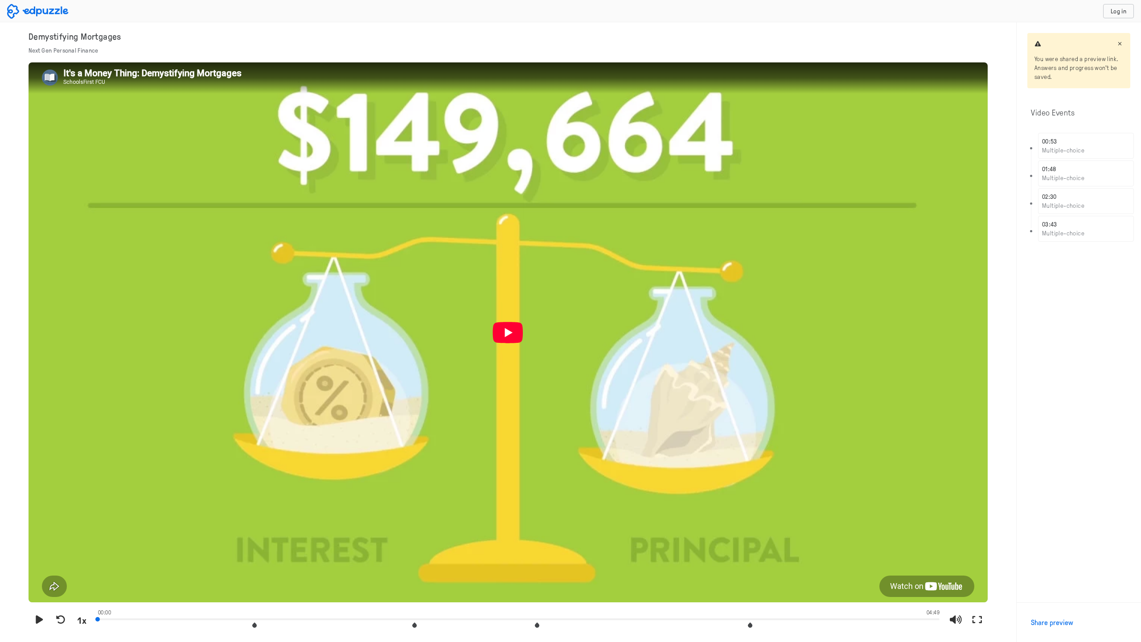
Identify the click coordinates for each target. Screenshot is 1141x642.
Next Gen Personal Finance (64, 50)
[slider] (519, 618)
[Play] (39, 620)
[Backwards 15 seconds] (61, 620)
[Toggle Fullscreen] (977, 620)
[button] (254, 625)
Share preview (1052, 622)
